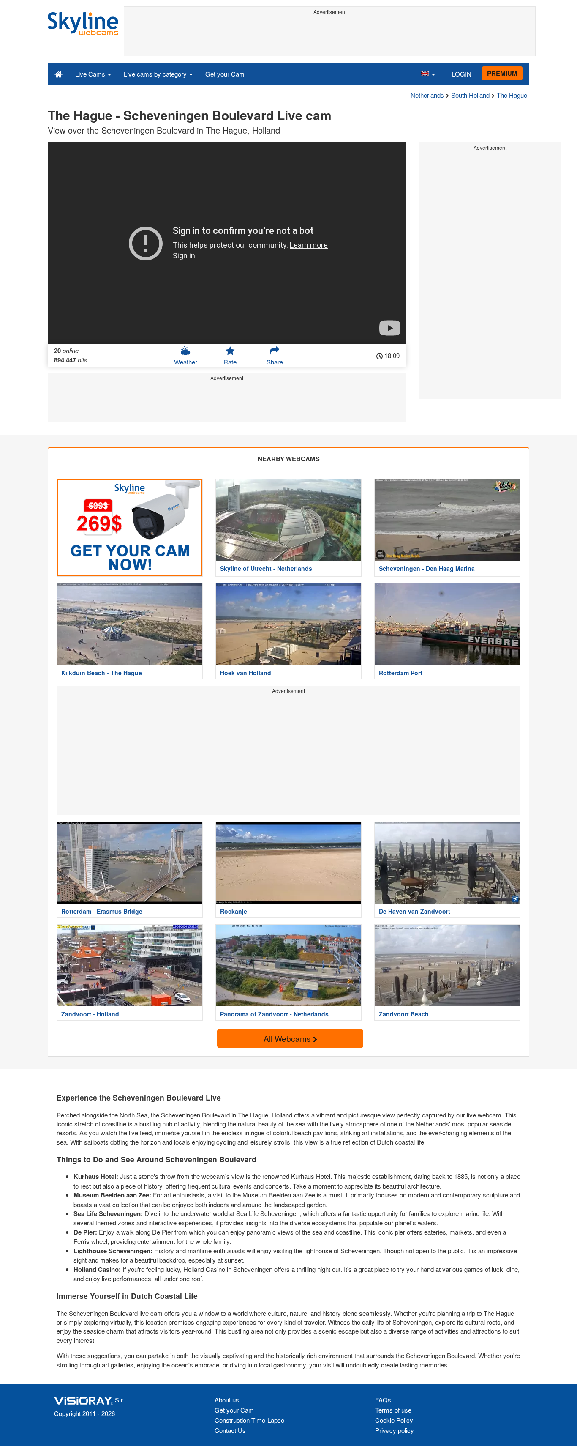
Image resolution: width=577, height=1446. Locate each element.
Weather (185, 361)
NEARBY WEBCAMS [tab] (289, 458)
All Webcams (288, 1038)
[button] (427, 73)
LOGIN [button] (461, 73)
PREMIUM (502, 73)
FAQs (383, 1399)
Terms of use (393, 1409)
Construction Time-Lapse (249, 1420)
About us (227, 1399)
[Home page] (58, 73)
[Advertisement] (329, 37)
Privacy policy (394, 1430)
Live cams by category (156, 73)
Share (275, 361)
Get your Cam (225, 73)
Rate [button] (230, 361)
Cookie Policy (394, 1420)
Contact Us (230, 1430)
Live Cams (91, 73)
